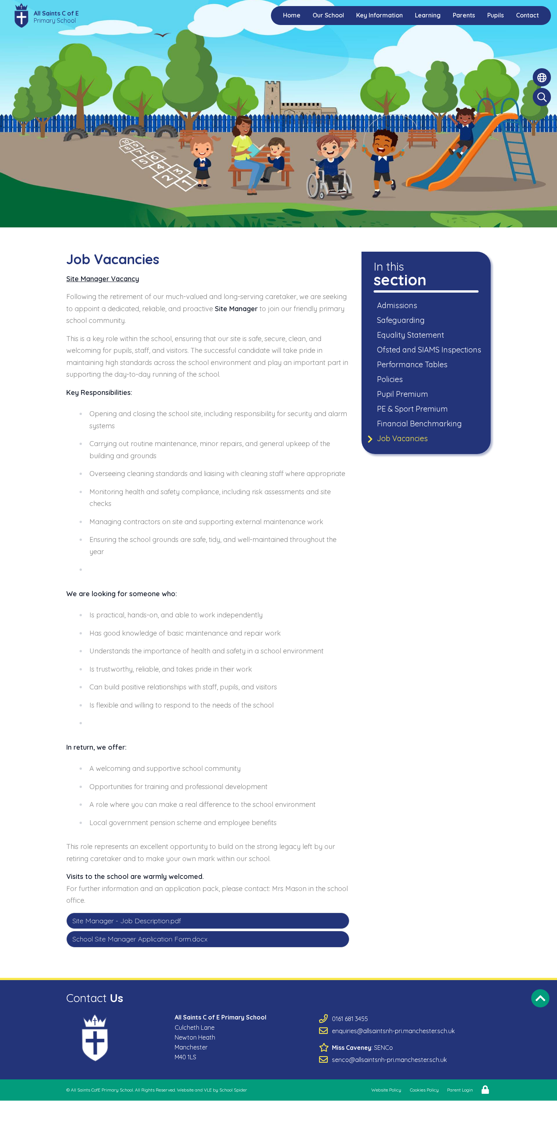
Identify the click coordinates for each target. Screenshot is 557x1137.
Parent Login (460, 1090)
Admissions (397, 305)
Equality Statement (411, 335)
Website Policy (386, 1090)
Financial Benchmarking (420, 423)
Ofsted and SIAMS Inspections (429, 349)
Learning (428, 15)
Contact (527, 15)
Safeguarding (401, 320)
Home (291, 15)
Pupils (495, 15)
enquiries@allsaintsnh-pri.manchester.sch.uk (393, 1031)
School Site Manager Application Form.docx (140, 939)
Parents (464, 15)
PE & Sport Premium (413, 408)
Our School (328, 15)
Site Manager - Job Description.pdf (126, 920)
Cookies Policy (424, 1090)
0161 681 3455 (350, 1019)
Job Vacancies (403, 438)
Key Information (379, 15)
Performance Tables (412, 364)
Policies (390, 379)
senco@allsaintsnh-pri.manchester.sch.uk (389, 1059)
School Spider (233, 1090)
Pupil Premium (403, 394)
